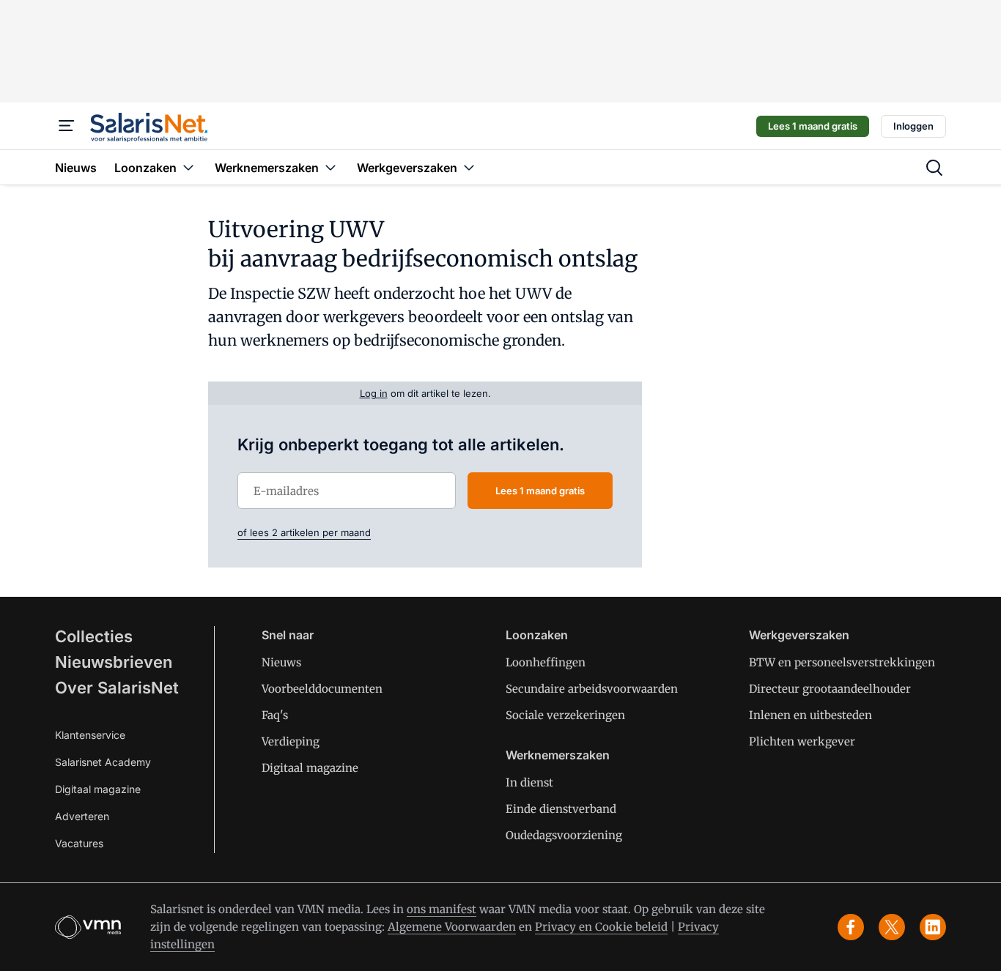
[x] (892, 927)
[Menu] (66, 126)
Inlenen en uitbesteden (810, 715)
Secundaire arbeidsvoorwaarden (592, 689)
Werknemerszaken (558, 755)
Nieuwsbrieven (113, 661)
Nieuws (281, 662)
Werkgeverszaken (799, 635)
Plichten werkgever (802, 741)
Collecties (94, 636)
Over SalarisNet (117, 687)
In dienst (529, 782)
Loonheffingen (546, 662)
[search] (934, 167)
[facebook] (851, 927)
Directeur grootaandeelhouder (830, 689)
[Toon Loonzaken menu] (188, 167)
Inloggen (913, 126)
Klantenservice (90, 735)
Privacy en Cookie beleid (601, 927)
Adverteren (82, 816)
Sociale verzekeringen (565, 715)
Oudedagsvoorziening (564, 835)
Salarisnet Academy (103, 762)
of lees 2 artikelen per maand (304, 532)
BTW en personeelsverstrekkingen (842, 662)
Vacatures (79, 843)
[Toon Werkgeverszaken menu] (469, 167)
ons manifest (441, 909)
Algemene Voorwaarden (452, 927)
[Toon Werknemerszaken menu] (330, 167)
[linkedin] (933, 927)
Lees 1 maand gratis (812, 126)
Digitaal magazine (98, 789)
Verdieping (290, 741)
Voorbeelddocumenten (322, 689)
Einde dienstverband (561, 809)
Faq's (275, 715)
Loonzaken (537, 635)
